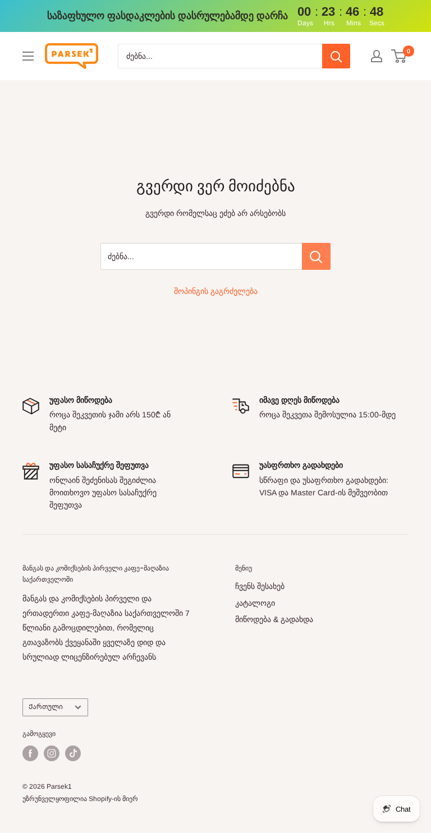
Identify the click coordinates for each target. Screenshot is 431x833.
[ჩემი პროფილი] (376, 56)
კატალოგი (255, 603)
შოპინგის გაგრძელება (216, 291)
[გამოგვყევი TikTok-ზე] (73, 753)
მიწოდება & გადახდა (274, 619)
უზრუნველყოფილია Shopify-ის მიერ (80, 799)
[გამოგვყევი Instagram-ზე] (51, 753)
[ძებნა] (336, 56)
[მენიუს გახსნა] (28, 56)
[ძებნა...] (316, 256)
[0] (399, 56)
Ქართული (46, 707)
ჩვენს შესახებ (260, 586)
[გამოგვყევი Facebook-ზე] (30, 753)
